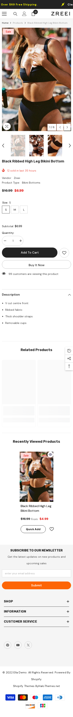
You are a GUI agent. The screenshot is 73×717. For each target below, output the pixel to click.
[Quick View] (50, 454)
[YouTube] (18, 645)
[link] (18, 410)
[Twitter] (28, 645)
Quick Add (33, 529)
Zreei (17, 178)
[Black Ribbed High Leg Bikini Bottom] (36, 477)
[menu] (4, 13)
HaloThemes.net (49, 686)
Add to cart (30, 252)
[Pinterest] (7, 645)
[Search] (15, 14)
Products (18, 22)
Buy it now (37, 265)
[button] (60, 127)
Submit (36, 585)
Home (5, 22)
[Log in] (24, 14)
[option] (36, 79)
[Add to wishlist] (64, 253)
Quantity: (8, 233)
